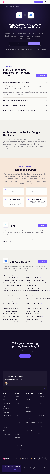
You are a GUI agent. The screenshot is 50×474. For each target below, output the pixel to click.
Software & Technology (17, 438)
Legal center (41, 415)
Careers (39, 407)
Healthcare (17, 429)
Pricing (39, 399)
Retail (16, 426)
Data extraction (6, 399)
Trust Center (40, 418)
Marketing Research (28, 400)
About (39, 403)
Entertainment (18, 422)
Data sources (6, 427)
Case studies (29, 411)
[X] (45, 458)
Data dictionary (29, 434)
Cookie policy (41, 426)
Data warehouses (7, 430)
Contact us (42, 225)
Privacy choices (41, 437)
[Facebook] (42, 458)
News (27, 407)
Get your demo (39, 1)
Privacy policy (41, 422)
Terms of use (41, 429)
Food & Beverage (19, 445)
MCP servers (6, 438)
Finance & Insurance (17, 433)
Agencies (17, 418)
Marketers (17, 399)
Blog (27, 404)
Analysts (17, 403)
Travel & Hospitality (19, 449)
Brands (16, 415)
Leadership (17, 407)
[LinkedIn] (39, 458)
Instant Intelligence (7, 415)
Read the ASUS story (9, 388)
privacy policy (17, 466)
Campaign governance (6, 411)
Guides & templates (30, 422)
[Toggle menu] (45, 2)
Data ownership (6, 403)
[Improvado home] (5, 2)
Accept (15, 469)
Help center (29, 430)
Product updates (30, 418)
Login (32, 1)
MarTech (17, 441)
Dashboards (29, 414)
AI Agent (5, 419)
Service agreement (42, 433)
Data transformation (6, 407)
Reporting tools (6, 434)
